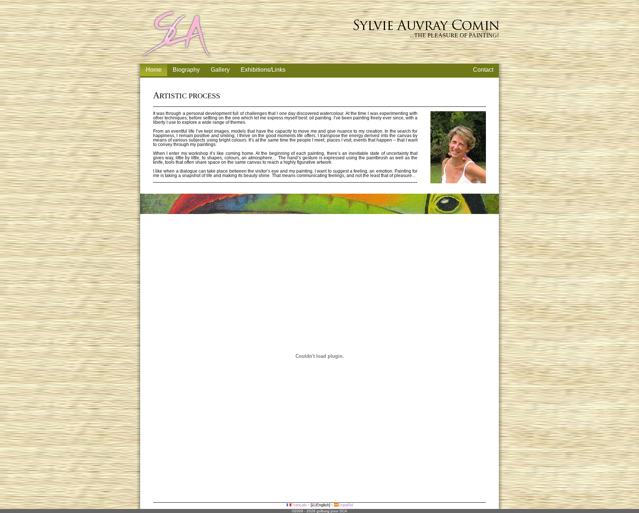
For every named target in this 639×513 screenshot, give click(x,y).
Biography (186, 70)
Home (154, 70)
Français (299, 505)
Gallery (220, 70)
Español (345, 505)
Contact (483, 70)
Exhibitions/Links (263, 70)
